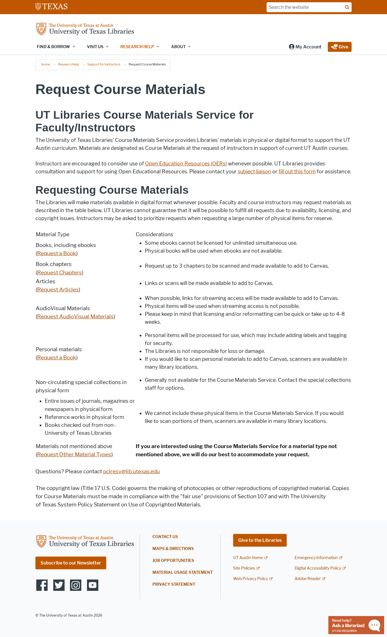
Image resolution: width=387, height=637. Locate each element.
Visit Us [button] (95, 46)
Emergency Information (316, 557)
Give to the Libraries (260, 540)
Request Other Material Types (74, 454)
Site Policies (244, 568)
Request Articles (58, 289)
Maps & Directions (173, 548)
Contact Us (165, 536)
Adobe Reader (308, 578)
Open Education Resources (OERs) (186, 164)
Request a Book (56, 253)
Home (45, 64)
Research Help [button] (137, 46)
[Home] (85, 29)
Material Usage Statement (182, 572)
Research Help (68, 64)
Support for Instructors (103, 64)
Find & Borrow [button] (53, 46)
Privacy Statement (173, 584)
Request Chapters (59, 272)
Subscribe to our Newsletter (71, 563)
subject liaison (254, 172)
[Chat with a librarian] (356, 624)
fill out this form (297, 172)
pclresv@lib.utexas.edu (131, 471)
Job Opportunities (173, 560)
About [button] (178, 46)
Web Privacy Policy (250, 578)
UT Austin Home (248, 557)
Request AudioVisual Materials (75, 316)
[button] (305, 46)
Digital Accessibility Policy (318, 568)
